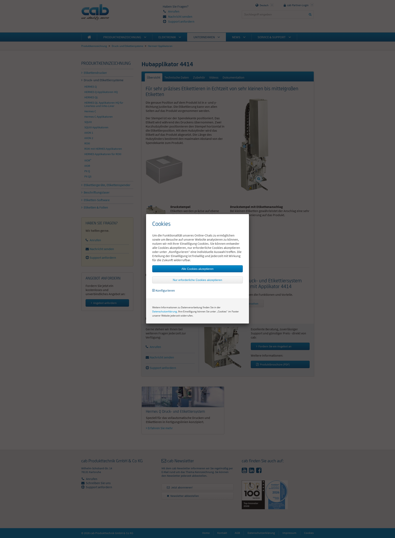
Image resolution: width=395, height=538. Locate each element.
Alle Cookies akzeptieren (197, 268)
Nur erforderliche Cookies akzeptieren (197, 280)
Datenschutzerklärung (164, 311)
